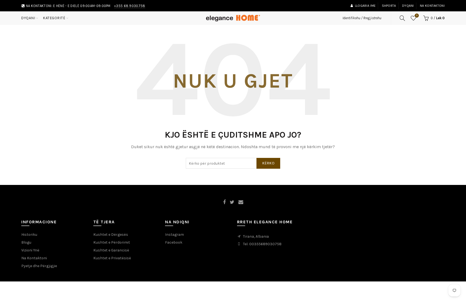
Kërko (268, 163)
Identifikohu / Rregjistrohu (361, 18)
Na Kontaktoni (34, 258)
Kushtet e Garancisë (111, 250)
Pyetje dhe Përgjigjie (39, 266)
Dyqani (408, 6)
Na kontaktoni (432, 6)
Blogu (26, 242)
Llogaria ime (365, 6)
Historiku (29, 234)
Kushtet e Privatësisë (112, 258)
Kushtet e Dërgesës (110, 234)
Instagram (174, 234)
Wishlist (416, 15)
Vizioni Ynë (30, 250)
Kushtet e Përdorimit (111, 242)
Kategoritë (54, 18)
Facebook (173, 242)
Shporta (389, 6)
